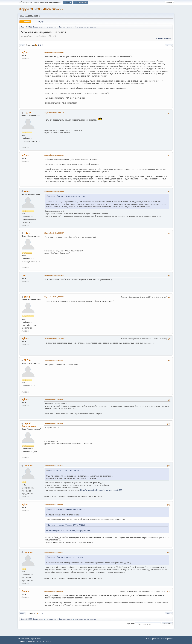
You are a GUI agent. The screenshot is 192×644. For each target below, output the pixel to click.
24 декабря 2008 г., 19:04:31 (54, 297)
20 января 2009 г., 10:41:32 (53, 552)
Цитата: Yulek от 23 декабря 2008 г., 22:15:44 (65, 470)
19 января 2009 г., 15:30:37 (53, 465)
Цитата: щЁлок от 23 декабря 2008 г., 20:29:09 (66, 196)
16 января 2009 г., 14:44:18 (53, 399)
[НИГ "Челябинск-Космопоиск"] (23, 389)
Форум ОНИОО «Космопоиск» (41, 9)
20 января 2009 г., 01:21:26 (53, 504)
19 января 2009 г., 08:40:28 (53, 423)
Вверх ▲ (171, 639)
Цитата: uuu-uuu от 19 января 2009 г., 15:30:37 (66, 509)
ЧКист (27, 112)
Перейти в (130, 624)
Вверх (22, 613)
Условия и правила (160, 639)
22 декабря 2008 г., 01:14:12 (54, 52)
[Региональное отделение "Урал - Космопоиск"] (23, 144)
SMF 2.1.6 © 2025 (23, 639)
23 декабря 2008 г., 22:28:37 (54, 233)
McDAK (27, 360)
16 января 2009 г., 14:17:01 (53, 360)
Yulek (27, 191)
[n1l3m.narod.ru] (23, 454)
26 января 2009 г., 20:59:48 (53, 591)
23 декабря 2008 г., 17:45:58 (54, 113)
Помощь (149, 639)
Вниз (22, 45)
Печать (168, 45)
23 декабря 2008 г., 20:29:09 (54, 155)
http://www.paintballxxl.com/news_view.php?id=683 (101, 490)
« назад (159, 38)
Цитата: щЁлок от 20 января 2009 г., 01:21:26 (66, 557)
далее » (167, 38)
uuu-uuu (28, 465)
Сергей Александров (29, 425)
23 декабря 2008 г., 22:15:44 (54, 191)
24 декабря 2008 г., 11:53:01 (54, 275)
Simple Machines (35, 639)
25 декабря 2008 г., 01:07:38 (54, 339)
